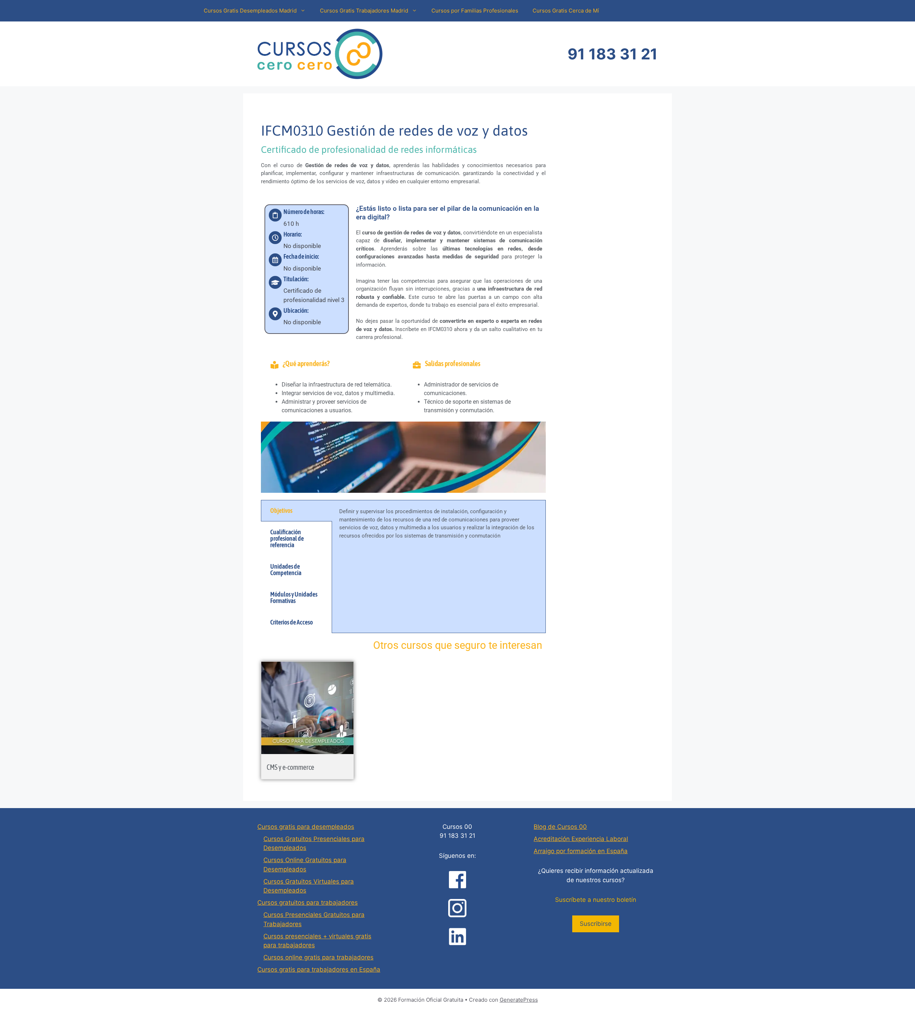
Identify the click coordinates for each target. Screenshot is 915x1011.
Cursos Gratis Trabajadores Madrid (364, 10)
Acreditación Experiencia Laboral (581, 838)
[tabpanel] (438, 527)
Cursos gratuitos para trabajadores (307, 902)
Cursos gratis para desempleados (305, 826)
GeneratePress (519, 999)
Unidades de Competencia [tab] (285, 570)
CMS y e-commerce (290, 767)
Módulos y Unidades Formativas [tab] (293, 597)
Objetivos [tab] (281, 510)
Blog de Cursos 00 (560, 826)
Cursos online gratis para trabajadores (318, 957)
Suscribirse (596, 923)
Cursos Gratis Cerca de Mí (566, 10)
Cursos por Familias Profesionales (474, 10)
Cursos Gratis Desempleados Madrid (250, 10)
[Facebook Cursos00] (457, 879)
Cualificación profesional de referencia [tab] (287, 538)
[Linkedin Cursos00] (457, 936)
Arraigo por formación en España (581, 851)
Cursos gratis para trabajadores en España (318, 969)
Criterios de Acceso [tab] (291, 622)
